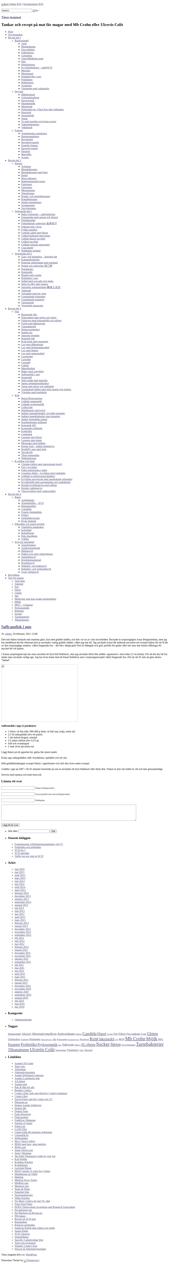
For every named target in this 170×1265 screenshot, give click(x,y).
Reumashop (21, 1222)
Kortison (84, 1039)
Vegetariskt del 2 (23, 253)
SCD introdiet (22, 853)
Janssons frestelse (30, 335)
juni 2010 (20, 1003)
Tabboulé (26, 290)
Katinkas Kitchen (24, 1162)
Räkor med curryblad (32, 371)
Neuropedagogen (24, 1195)
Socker (18, 613)
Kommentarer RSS (33, 4)
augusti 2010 (21, 997)
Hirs (23, 61)
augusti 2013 (21, 905)
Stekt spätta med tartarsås (34, 380)
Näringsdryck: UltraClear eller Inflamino (42, 109)
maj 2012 (19, 944)
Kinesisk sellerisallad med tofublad (39, 262)
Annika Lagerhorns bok (27, 1078)
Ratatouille (27, 272)
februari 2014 (22, 893)
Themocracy (33, 1260)
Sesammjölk (27, 115)
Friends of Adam (23, 1123)
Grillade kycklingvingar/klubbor (38, 476)
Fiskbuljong (27, 52)
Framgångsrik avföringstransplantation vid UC (39, 844)
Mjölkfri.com (21, 1183)
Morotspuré (27, 73)
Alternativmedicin (44, 1034)
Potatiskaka (27, 269)
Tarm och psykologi (25, 1243)
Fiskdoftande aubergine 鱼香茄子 (39, 223)
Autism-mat (21, 1084)
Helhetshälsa (21, 1138)
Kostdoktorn (21, 1165)
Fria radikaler (133, 1034)
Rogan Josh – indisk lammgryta (37, 446)
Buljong (79, 1034)
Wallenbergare (28, 458)
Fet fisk (110, 1034)
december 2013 (23, 896)
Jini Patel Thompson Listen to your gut (35, 1156)
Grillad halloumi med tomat (35, 235)
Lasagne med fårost (31, 437)
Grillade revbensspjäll (32, 404)
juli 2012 (19, 938)
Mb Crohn (135, 1038)
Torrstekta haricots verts (33, 293)
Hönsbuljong (28, 64)
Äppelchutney (28, 545)
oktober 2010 (22, 991)
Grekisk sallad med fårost (34, 232)
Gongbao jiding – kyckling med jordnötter (43, 473)
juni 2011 (19, 968)
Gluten (18, 593)
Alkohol (19, 584)
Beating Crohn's (23, 1090)
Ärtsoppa (26, 166)
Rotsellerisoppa (29, 199)
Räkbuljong (27, 82)
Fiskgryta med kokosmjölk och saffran (41, 320)
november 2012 (23, 932)
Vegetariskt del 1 (23, 211)
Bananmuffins (28, 506)
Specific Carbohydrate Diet (29, 1240)
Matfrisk (19, 1177)
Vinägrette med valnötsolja (35, 88)
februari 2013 (22, 923)
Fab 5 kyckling (29, 467)
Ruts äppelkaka (29, 536)
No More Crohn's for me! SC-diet (32, 1201)
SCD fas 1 (20, 850)
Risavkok (26, 112)
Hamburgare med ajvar (33, 410)
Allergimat (20, 1069)
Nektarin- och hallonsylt (33, 566)
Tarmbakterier (22, 616)
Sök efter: (13, 831)
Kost (94, 1038)
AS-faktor (20, 1081)
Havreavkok (27, 100)
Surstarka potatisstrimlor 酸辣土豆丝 (40, 287)
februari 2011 (22, 979)
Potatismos (27, 79)
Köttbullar (26, 431)
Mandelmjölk (28, 103)
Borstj (24, 175)
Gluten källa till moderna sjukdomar (33, 1132)
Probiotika (29, 1044)
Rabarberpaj (27, 533)
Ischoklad (26, 530)
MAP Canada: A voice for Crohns (32, 1171)
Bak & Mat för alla (24, 1087)
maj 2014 (19, 884)
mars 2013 (20, 920)
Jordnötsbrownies (30, 518)
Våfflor (25, 539)
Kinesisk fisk (28, 338)
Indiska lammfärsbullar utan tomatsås (40, 416)
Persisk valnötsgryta (31, 488)
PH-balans (20, 1216)
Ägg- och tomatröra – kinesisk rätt (39, 256)
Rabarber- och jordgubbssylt (36, 569)
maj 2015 (19, 872)
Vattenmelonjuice (30, 124)
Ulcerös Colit (42, 1049)
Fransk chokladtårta (31, 512)
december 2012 (23, 929)
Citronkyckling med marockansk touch (41, 464)
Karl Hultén (21, 1159)
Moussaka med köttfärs (33, 443)
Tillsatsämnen (22, 619)
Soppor (18, 163)
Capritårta (26, 509)
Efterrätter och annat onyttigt (29, 524)
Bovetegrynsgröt (30, 142)
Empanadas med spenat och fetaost (39, 217)
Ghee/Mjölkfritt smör (32, 58)
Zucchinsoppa (28, 208)
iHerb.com (20, 1147)
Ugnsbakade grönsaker (33, 296)
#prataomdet (14, 1034)
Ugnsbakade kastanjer (32, 299)
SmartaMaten (22, 1237)
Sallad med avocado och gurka (37, 281)
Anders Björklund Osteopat (29, 1075)
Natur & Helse (22, 1189)
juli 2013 (19, 908)
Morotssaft (26, 106)
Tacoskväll (27, 452)
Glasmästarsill (28, 326)
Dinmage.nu (21, 1102)
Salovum (68, 1044)
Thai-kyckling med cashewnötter (38, 491)
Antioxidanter (66, 1034)
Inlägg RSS (15, 4)
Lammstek (26, 434)
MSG (160, 1039)
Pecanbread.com (23, 1210)
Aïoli (24, 43)
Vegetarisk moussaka (32, 305)
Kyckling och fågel (25, 461)
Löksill (25, 365)
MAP (122, 1039)
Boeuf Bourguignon (31, 398)
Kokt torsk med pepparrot (34, 341)
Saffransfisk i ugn (30, 374)
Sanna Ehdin (21, 1231)
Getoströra (26, 55)
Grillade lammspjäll (31, 401)
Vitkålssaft (26, 127)
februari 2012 (22, 947)
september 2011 (23, 962)
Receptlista (13, 575)
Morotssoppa (28, 190)
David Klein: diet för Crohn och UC (34, 1099)
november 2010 (23, 988)
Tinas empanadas (30, 455)
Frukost (19, 130)
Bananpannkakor (30, 136)
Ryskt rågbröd (28, 521)
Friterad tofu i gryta (31, 226)
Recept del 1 (14, 37)
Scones (25, 157)
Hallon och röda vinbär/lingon (37, 554)
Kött (17, 395)
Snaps (24, 118)
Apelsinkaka (27, 500)
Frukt (143, 1034)
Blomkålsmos (28, 46)
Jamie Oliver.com (24, 1150)
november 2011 (23, 956)
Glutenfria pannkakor (32, 527)
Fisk (17, 311)
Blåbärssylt (27, 551)
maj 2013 (19, 914)
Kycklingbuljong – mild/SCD (36, 67)
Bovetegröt (27, 139)
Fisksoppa (26, 184)
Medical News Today (26, 1180)
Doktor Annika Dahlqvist (28, 1105)
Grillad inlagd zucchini (33, 238)
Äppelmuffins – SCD (32, 503)
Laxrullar (26, 359)
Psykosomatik (22, 607)
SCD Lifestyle (22, 1234)
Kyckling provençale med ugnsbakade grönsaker (46, 479)
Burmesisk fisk (29, 314)
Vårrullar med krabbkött (33, 392)
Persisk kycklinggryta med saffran (39, 485)
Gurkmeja (25, 1039)
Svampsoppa (28, 205)
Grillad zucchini (29, 241)
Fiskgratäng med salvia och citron (38, 317)
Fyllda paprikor (29, 229)
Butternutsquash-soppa (33, 181)
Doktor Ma (20, 1108)
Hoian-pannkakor (30, 329)
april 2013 (20, 917)
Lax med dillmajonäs (32, 344)
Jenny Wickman (23, 1153)
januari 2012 (21, 950)
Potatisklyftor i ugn (31, 76)
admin (8, 633)
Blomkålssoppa (29, 169)
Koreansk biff (28, 425)
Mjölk (18, 601)
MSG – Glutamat (24, 604)
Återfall (88, 1050)
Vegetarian (60, 1050)
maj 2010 (19, 1006)
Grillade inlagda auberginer (35, 244)
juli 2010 (19, 1000)
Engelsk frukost (29, 145)
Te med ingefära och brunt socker (38, 121)
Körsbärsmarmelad (31, 560)
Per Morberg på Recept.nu (28, 1213)
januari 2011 (21, 982)
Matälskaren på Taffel (26, 1174)
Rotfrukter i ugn (29, 278)
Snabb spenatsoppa (31, 202)
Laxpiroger (27, 356)
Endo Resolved (23, 1114)
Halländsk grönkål (31, 250)
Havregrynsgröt (29, 148)
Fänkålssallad (28, 220)
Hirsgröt (25, 151)
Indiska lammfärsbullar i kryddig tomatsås (43, 413)
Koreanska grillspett (31, 428)
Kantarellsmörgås (30, 259)
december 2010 (23, 985)
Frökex (25, 515)
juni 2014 (20, 881)
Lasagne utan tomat (31, 440)
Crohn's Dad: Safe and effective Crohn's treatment (41, 1093)
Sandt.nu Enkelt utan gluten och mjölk (35, 1228)
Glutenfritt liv (22, 1135)
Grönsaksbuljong (30, 97)
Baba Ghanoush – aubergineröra (38, 214)
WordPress (31, 1254)
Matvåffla (26, 154)
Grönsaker (14, 1039)
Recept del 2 (14, 160)
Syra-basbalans (128, 1044)
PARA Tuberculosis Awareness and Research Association (45, 1207)
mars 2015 (20, 878)
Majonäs (25, 70)
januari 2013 (21, 926)
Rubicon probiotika (25, 1225)
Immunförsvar (46, 1040)
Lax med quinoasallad (32, 353)
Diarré (101, 1034)
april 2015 (20, 875)
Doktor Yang (21, 1111)
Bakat (18, 497)
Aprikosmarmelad (30, 548)
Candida (90, 1033)
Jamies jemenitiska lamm (34, 419)
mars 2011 (20, 976)
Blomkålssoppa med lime (34, 172)
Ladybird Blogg (23, 1168)
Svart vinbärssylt (30, 572)
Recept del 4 (14, 494)
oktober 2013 (22, 899)
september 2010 (23, 994)
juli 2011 (19, 965)
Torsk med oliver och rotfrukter (37, 386)
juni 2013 (20, 911)
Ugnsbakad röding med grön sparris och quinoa (46, 389)
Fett (17, 587)
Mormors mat (22, 1186)
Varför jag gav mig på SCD (29, 856)
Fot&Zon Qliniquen (25, 1120)
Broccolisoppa (28, 178)
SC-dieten (88, 1044)
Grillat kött (27, 407)
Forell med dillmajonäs (33, 323)
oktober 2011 (21, 959)
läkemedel (106, 1039)
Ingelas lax (27, 332)
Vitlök (81, 1050)
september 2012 (23, 935)
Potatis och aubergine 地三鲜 (36, 265)
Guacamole (27, 247)
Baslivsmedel (22, 40)
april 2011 (20, 973)
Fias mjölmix (28, 49)
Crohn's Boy (21, 1096)
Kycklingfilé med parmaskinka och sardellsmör (46, 482)
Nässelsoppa (27, 193)
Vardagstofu (27, 302)
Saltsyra (77, 1045)
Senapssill (26, 377)
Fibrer (18, 590)
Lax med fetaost (29, 350)
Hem (10, 31)
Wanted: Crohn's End (26, 1246)
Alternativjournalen (25, 1072)
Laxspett (25, 362)
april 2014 (20, 887)
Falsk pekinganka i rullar (34, 470)
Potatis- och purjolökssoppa (35, 196)
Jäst (16, 596)
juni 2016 (20, 869)
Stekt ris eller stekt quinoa (34, 284)
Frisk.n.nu (20, 1126)
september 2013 (23, 902)
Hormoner (34, 1039)
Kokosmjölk (62, 1039)
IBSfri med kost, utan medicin (30, 1144)
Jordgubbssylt (28, 557)
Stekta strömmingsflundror (35, 383)
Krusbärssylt (27, 563)
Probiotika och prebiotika (28, 847)
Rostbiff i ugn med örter (33, 449)
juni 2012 (20, 941)
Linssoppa (26, 187)
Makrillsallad (28, 368)
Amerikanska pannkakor (34, 133)
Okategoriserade (23, 1019)
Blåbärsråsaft (28, 94)
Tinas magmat (11, 17)
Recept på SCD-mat (25, 1219)
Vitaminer (73, 1050)
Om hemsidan (15, 34)
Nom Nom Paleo (23, 1204)
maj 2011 (19, 970)
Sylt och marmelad (24, 542)
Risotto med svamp (31, 275)
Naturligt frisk (22, 1192)
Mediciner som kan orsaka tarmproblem (35, 598)
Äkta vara (20, 1066)
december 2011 (23, 953)
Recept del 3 (14, 308)
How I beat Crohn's (25, 1141)
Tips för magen (16, 578)
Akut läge (20, 581)
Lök (116, 1040)
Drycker (19, 91)
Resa (60, 1045)
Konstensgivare (73, 1040)
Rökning (19, 610)
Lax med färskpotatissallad (35, 347)
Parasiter (14, 1044)
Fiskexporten (21, 1117)
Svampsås (26, 85)
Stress (115, 1044)
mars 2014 (20, 890)
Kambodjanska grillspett (34, 422)
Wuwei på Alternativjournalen (30, 1249)
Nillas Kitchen (22, 1198)
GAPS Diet (21, 1129)
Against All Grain (24, 1063)
